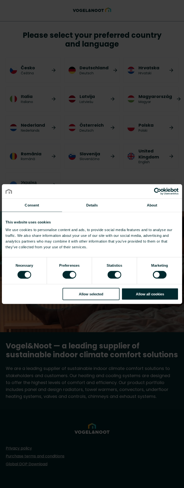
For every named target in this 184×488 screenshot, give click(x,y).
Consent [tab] (32, 205)
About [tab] (152, 205)
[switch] (69, 274)
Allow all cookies (150, 294)
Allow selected (91, 294)
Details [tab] (92, 205)
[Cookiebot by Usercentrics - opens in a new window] (157, 191)
